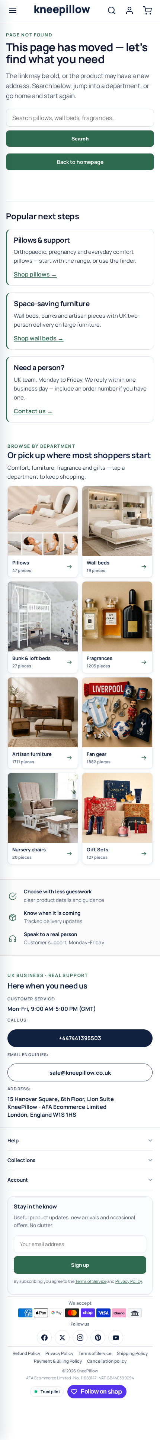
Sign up (80, 1265)
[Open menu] (12, 10)
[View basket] (147, 10)
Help (13, 1140)
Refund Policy (26, 1353)
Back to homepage (80, 161)
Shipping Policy (132, 1353)
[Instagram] (80, 1337)
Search (80, 139)
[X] (62, 1337)
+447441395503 (80, 1038)
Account (17, 1180)
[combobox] (80, 118)
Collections (21, 1160)
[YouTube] (115, 1337)
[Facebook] (44, 1337)
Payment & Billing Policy (58, 1361)
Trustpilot (50, 1391)
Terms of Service (90, 1281)
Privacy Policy (128, 1281)
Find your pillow (80, 182)
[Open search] (111, 10)
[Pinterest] (97, 1337)
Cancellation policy (107, 1361)
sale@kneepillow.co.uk (80, 1073)
